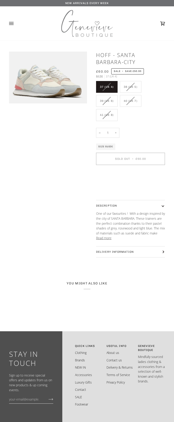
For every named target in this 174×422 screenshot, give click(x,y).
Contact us (114, 360)
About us (112, 352)
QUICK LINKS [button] (85, 346)
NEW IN (80, 367)
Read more (103, 238)
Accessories (83, 375)
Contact (80, 389)
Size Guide (105, 146)
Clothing (81, 352)
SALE (78, 397)
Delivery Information (115, 251)
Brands (80, 360)
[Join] (47, 399)
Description (106, 205)
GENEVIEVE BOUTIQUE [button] (146, 348)
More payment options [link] (112, 186)
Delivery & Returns (119, 367)
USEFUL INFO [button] (116, 346)
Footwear (81, 404)
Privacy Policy (115, 382)
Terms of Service (118, 375)
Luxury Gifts (83, 382)
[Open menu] (16, 23)
